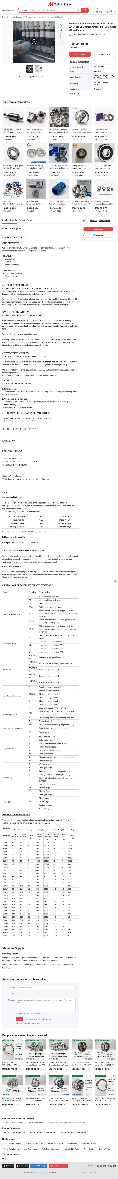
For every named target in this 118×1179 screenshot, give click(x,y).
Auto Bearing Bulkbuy (12, 1154)
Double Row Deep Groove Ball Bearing (43, 1132)
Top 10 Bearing (89, 1149)
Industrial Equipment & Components (22, 17)
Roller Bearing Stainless (50, 1149)
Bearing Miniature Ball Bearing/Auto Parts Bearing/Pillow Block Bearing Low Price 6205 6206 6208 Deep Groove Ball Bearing (82, 167)
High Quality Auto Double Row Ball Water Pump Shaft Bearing (13, 131)
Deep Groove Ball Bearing (54, 17)
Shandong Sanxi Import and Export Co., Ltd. (90, 34)
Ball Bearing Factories (55, 1143)
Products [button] (23, 10)
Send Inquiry (80, 54)
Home (4, 17)
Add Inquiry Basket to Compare (34, 76)
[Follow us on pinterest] (111, 1166)
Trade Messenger (38, 1166)
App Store (8, 1166)
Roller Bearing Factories (34, 1143)
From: (13, 988)
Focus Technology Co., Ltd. (42, 1173)
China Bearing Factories (12, 1143)
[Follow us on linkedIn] (114, 1166)
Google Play (22, 1166)
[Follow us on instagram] (104, 1166)
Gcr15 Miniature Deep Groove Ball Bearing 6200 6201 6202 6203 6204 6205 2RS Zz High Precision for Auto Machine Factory (104, 202)
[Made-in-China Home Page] (59, 4)
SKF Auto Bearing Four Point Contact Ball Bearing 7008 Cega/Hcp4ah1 (82, 202)
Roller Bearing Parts (89, 1143)
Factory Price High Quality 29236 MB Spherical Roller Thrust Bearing (11, 1100)
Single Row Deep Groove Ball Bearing (74, 1132)
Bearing (40, 17)
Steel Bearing (73, 1143)
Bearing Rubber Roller (71, 1149)
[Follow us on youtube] (108, 1166)
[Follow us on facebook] (98, 1166)
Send (20, 1019)
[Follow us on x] (101, 1166)
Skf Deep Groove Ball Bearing (14, 1132)
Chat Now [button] (106, 54)
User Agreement (72, 1173)
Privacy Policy (94, 1173)
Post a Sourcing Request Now (28, 1023)
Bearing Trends (104, 1149)
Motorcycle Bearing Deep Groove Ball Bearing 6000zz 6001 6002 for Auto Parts (36, 167)
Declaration (83, 1173)
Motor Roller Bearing (11, 1149)
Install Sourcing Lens (59, 1166)
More (4, 1159)
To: (14, 994)
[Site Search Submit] (85, 10)
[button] (3, 3)
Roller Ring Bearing (30, 1149)
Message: (11, 1000)
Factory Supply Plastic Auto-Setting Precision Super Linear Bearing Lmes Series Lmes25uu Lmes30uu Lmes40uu (59, 202)
